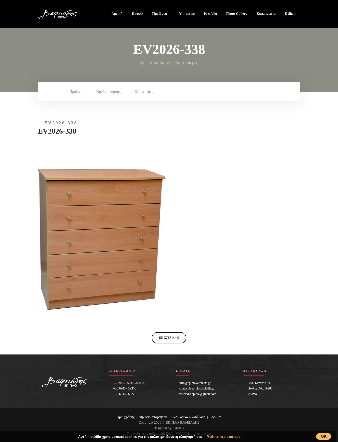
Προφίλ (137, 13)
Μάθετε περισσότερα (224, 437)
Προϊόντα (160, 13)
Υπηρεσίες (187, 13)
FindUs (178, 428)
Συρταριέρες (144, 92)
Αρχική (117, 13)
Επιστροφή (169, 337)
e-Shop (290, 13)
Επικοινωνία (266, 13)
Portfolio (210, 13)
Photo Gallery (236, 13)
